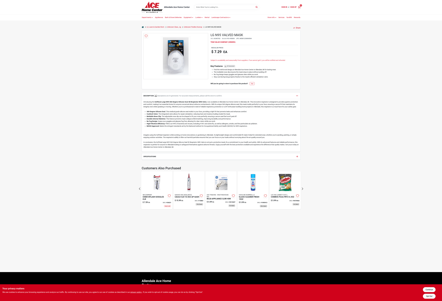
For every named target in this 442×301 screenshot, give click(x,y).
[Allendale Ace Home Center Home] (152, 7)
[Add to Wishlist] (146, 36)
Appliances (159, 17)
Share (298, 28)
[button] (221, 96)
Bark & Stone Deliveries (173, 17)
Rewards (297, 17)
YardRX (289, 17)
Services (281, 17)
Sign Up (293, 7)
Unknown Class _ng (174, 27)
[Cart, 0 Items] (299, 7)
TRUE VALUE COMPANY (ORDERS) (223, 42)
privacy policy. (136, 292)
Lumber (198, 17)
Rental (207, 17)
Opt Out (429, 296)
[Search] (256, 7)
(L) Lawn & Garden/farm (155, 27)
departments (146, 17)
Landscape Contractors (220, 17)
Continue (429, 290)
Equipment (188, 17)
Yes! (252, 83)
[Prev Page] (139, 189)
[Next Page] (302, 189)
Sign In (284, 7)
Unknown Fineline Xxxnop (193, 27)
